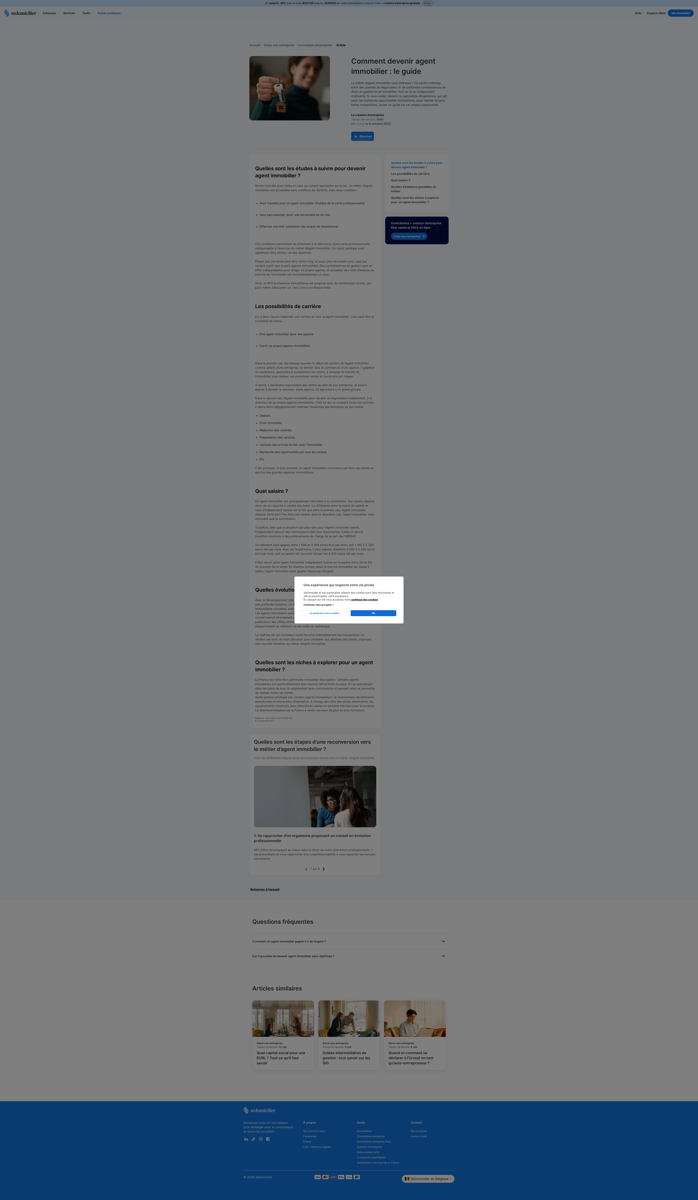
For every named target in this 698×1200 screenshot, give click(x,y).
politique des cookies (364, 599)
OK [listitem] (373, 613)
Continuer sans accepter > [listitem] (319, 604)
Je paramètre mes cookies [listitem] (324, 613)
